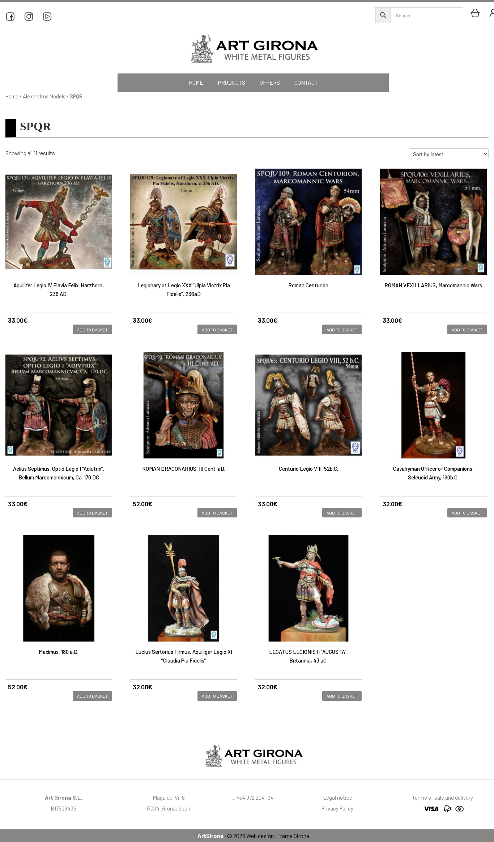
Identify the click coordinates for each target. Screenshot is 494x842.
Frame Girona (293, 835)
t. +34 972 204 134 (253, 797)
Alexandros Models (44, 96)
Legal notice (337, 797)
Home (11, 96)
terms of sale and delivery (443, 797)
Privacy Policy (337, 808)
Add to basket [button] (92, 329)
